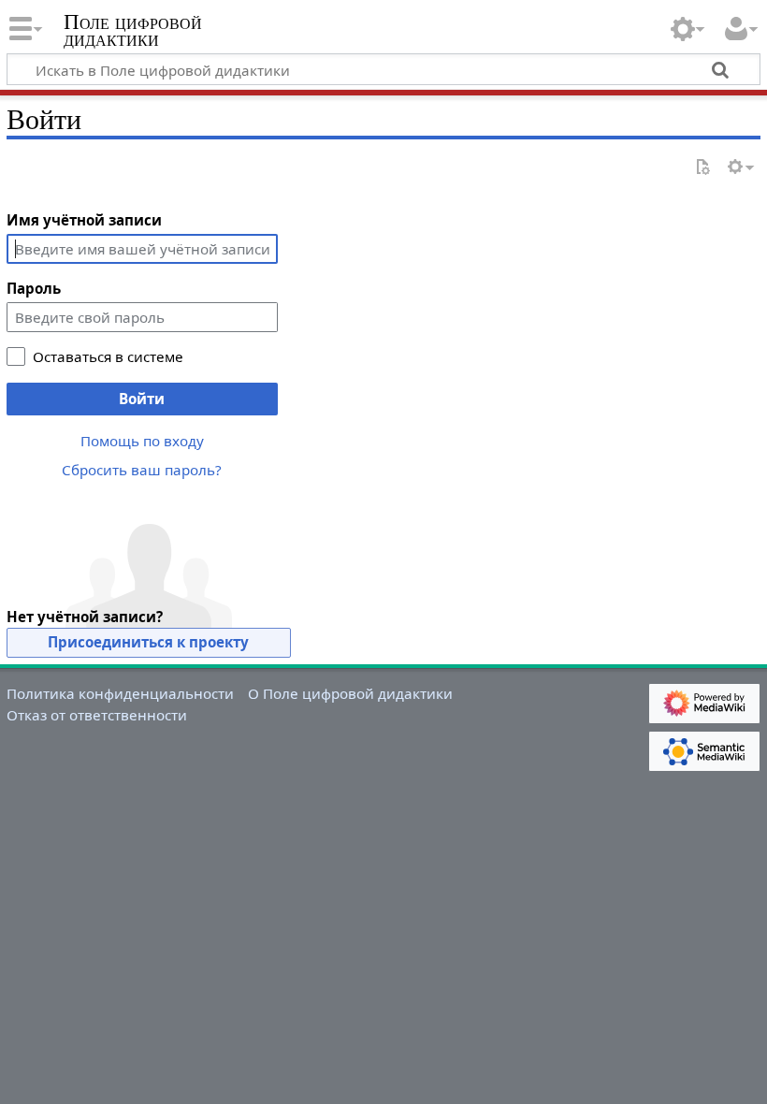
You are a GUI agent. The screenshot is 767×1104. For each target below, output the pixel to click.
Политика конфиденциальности (120, 693)
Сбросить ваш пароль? (142, 469)
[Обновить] (702, 168)
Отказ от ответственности (97, 714)
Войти (142, 398)
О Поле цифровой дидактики (350, 693)
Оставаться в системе (108, 356)
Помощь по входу (142, 440)
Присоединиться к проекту (148, 641)
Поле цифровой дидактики (133, 31)
